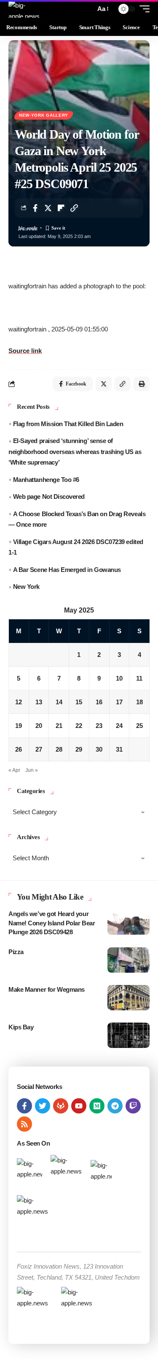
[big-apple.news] (24, 9)
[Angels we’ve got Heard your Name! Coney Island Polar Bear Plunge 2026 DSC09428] (128, 922)
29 (78, 749)
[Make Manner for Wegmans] (128, 997)
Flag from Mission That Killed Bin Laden (68, 423)
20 (38, 725)
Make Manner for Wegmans (46, 989)
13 (38, 702)
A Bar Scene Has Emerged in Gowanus (67, 569)
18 (139, 702)
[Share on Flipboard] (61, 208)
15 (78, 702)
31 (119, 749)
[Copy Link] (74, 208)
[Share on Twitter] (48, 208)
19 (18, 725)
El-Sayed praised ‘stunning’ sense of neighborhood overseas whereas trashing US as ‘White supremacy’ (74, 451)
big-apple (28, 227)
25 (139, 725)
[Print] (142, 384)
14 (59, 702)
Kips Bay (20, 1027)
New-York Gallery (43, 115)
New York (26, 586)
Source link (25, 350)
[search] (87, 9)
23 (99, 725)
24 (119, 725)
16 (99, 702)
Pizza (16, 951)
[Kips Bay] (128, 1035)
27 (38, 749)
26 (18, 749)
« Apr (14, 770)
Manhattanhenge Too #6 (46, 479)
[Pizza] (128, 960)
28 (59, 749)
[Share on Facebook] (35, 208)
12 (18, 702)
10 (119, 678)
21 (59, 725)
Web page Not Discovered (49, 496)
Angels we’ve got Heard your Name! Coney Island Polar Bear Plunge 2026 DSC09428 (51, 923)
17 (119, 702)
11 (139, 678)
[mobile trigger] (142, 8)
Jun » (31, 770)
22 (78, 725)
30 (99, 749)
